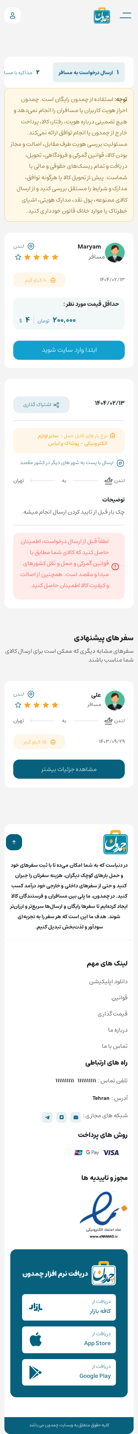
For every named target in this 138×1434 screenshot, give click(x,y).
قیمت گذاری (113, 1013)
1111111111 (87, 1081)
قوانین (120, 997)
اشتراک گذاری (37, 404)
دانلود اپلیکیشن (108, 981)
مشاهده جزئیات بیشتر (69, 769)
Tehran (101, 1099)
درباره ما (118, 1029)
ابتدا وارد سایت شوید (69, 350)
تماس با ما (115, 1046)
